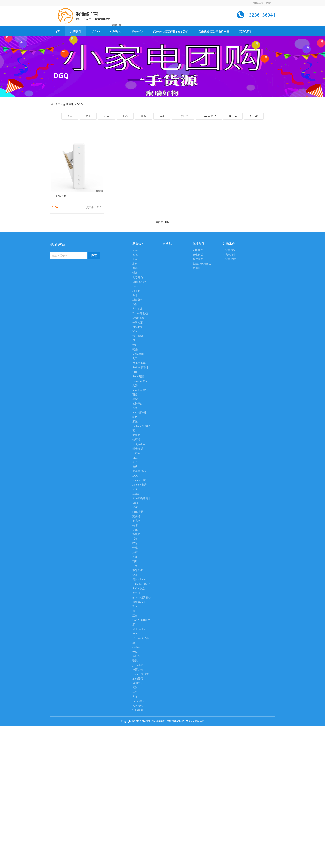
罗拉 (135, 421)
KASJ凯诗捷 (139, 412)
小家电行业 (229, 254)
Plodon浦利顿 (140, 313)
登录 (268, 3)
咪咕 (135, 543)
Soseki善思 (138, 317)
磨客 (143, 116)
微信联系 (198, 259)
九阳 (135, 696)
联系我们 (245, 31)
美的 (135, 692)
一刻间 (136, 453)
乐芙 (135, 538)
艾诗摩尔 (137, 403)
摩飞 (88, 116)
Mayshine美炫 (140, 390)
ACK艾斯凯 (139, 363)
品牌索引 (75, 31)
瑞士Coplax (138, 629)
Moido (135, 493)
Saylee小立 (138, 588)
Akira (135, 340)
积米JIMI (137, 570)
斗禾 (135, 295)
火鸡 (135, 529)
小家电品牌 (229, 259)
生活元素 (137, 322)
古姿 (135, 566)
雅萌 (135, 557)
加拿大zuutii (139, 602)
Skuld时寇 (138, 376)
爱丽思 (136, 435)
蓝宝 (106, 116)
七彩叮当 (183, 116)
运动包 (96, 31)
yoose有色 (138, 665)
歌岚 (135, 660)
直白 (135, 615)
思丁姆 (254, 116)
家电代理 (198, 250)
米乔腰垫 (137, 336)
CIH (134, 372)
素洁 (135, 687)
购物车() (258, 3)
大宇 (69, 116)
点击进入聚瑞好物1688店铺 (170, 31)
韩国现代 (137, 705)
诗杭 (135, 547)
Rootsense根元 (140, 381)
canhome (137, 647)
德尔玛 (136, 525)
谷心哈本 (137, 308)
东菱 (135, 408)
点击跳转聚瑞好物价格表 (213, 31)
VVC (135, 507)
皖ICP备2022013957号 (179, 721)
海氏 (135, 466)
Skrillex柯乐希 (140, 367)
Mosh (135, 331)
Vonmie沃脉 (139, 480)
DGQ (80, 104)
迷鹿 (135, 345)
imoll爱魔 (137, 678)
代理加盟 (115, 31)
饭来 (135, 575)
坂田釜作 (137, 299)
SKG (135, 462)
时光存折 (137, 448)
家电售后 (198, 254)
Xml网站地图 (197, 721)
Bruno (233, 116)
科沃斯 (136, 534)
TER (134, 457)
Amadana (137, 326)
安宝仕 (136, 593)
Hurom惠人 (138, 701)
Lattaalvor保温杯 (141, 584)
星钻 (135, 399)
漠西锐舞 (137, 669)
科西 (135, 417)
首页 (57, 31)
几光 (135, 385)
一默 (135, 651)
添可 (135, 552)
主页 (57, 104)
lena (134, 633)
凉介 (135, 611)
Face (134, 606)
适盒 (162, 116)
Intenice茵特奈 (140, 674)
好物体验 (137, 31)
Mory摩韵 (138, 354)
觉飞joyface (138, 444)
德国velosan (139, 579)
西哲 (135, 394)
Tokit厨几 (137, 710)
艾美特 (136, 516)
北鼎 (125, 116)
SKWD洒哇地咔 (141, 498)
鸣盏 (135, 349)
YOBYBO (137, 683)
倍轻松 (136, 656)
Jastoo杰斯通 (139, 484)
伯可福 (136, 439)
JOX (134, 489)
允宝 (135, 358)
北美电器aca (139, 471)
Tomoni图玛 (208, 116)
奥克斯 (136, 520)
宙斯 (135, 561)
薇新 (135, 304)
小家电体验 (229, 250)
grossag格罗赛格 (141, 597)
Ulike (135, 502)
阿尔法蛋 (137, 511)
